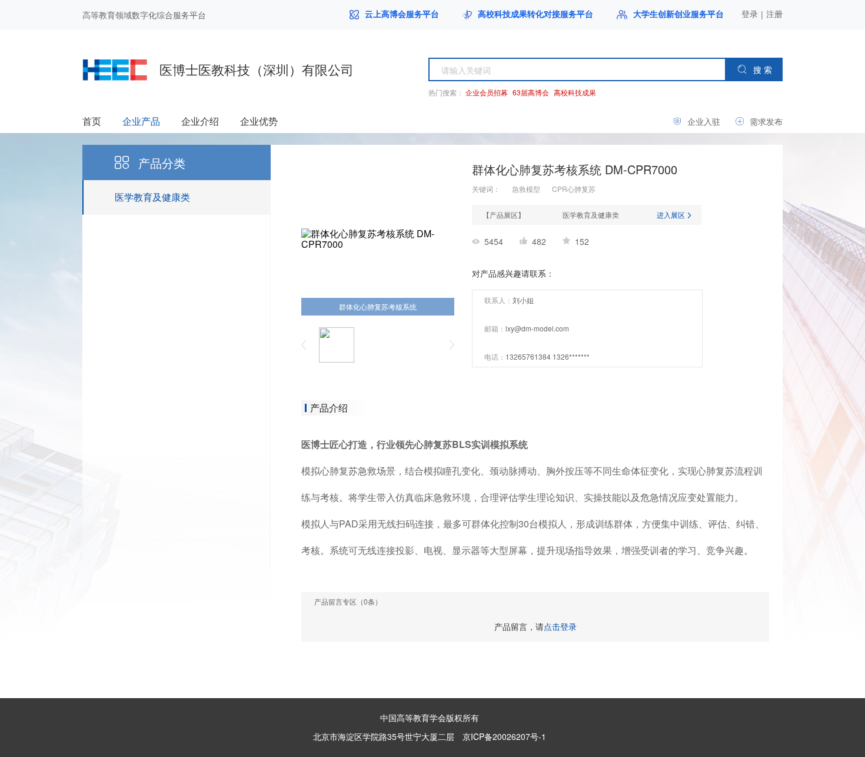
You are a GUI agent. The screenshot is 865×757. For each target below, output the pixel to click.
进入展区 (672, 215)
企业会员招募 (486, 92)
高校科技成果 (575, 92)
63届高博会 (531, 92)
